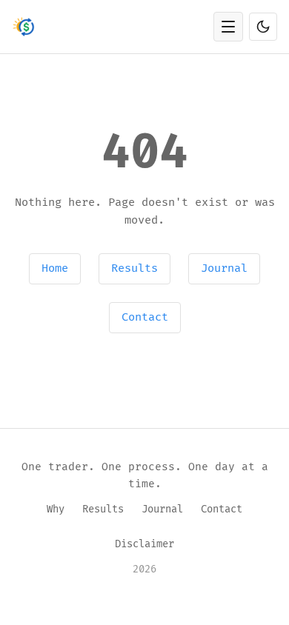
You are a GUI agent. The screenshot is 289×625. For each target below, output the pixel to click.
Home (54, 268)
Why (55, 509)
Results (134, 268)
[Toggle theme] (263, 27)
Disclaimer (144, 544)
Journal (224, 268)
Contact (145, 317)
